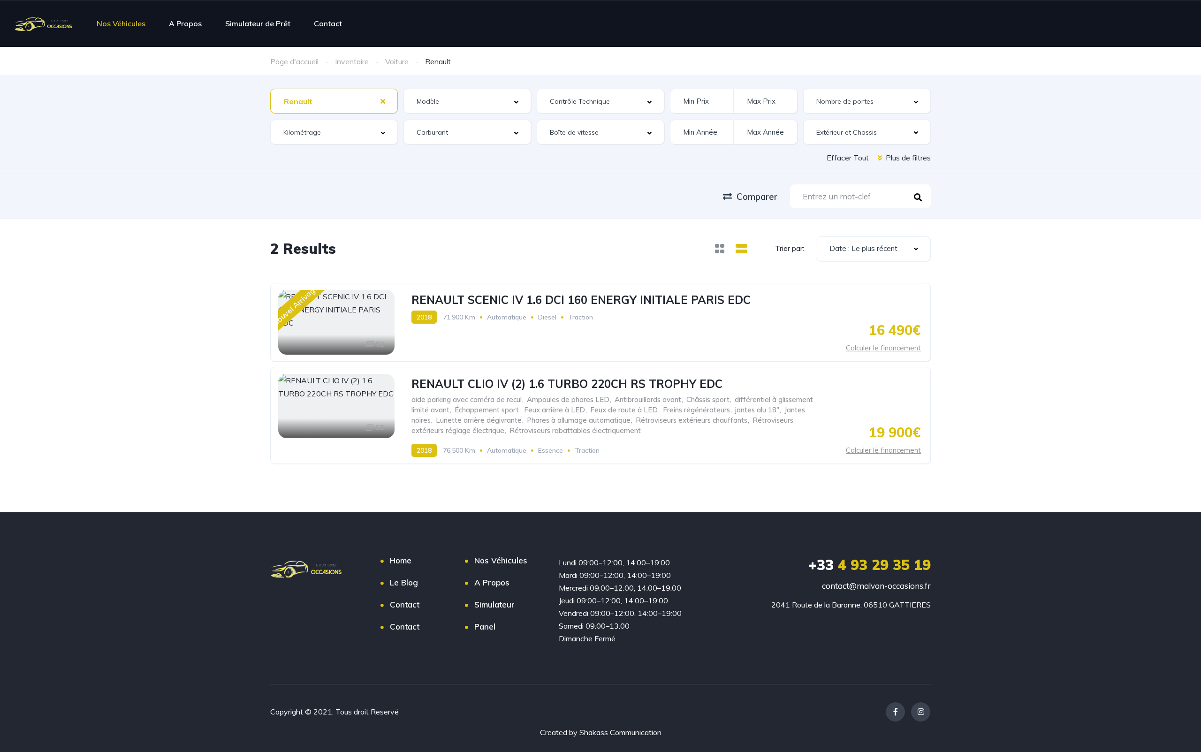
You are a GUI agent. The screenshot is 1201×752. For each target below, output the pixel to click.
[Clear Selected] (382, 101)
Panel (484, 626)
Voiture (397, 61)
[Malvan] (45, 23)
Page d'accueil (294, 61)
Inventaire (352, 61)
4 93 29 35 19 (869, 565)
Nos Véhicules (121, 23)
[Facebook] (895, 712)
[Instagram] (920, 712)
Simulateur (494, 604)
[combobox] (334, 101)
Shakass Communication (620, 732)
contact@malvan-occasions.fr (876, 586)
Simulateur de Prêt (257, 23)
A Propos (185, 23)
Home (400, 560)
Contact (328, 23)
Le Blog (404, 582)
